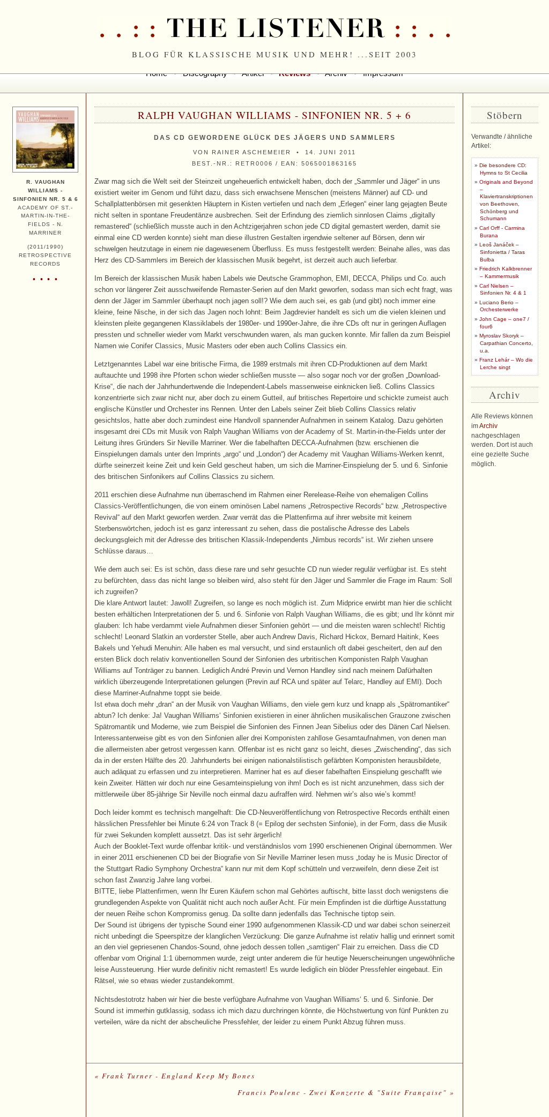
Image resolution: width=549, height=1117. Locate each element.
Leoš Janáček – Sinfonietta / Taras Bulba (502, 252)
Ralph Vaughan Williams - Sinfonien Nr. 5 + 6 (274, 115)
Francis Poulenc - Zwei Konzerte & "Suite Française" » (346, 1092)
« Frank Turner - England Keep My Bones (174, 1076)
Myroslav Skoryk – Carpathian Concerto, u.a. (506, 343)
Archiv (488, 426)
